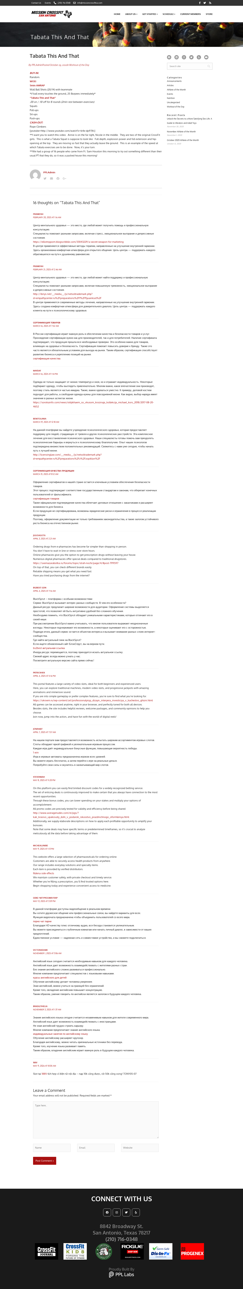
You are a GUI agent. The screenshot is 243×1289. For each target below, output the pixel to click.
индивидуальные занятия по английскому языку (60, 1033)
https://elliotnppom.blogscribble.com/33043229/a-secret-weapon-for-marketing (78, 241)
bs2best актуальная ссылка (49, 648)
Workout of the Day (79, 65)
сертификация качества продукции (53, 471)
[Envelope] (51, 178)
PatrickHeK (39, 672)
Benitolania (39, 418)
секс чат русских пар (45, 898)
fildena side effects (43, 873)
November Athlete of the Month (181, 131)
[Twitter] (45, 178)
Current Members (190, 14)
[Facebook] (58, 178)
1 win (36, 752)
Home (117, 14)
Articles (170, 85)
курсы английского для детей (49, 977)
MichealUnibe (40, 845)
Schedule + (169, 14)
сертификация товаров (46, 322)
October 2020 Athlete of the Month (183, 140)
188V (35, 1062)
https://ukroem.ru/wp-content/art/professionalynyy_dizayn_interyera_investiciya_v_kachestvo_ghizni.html (93, 700)
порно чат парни (42, 921)
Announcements (174, 81)
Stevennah (39, 777)
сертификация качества (46, 358)
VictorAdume (40, 950)
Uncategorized (173, 102)
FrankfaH (38, 214)
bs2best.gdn (39, 587)
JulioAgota (39, 535)
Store (209, 14)
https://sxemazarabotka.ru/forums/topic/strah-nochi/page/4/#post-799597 (75, 563)
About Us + (131, 14)
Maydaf (37, 370)
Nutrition (171, 98)
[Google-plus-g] (64, 178)
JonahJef (37, 729)
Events (170, 94)
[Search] (208, 66)
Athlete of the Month (176, 89)
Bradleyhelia (40, 1006)
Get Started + (150, 14)
